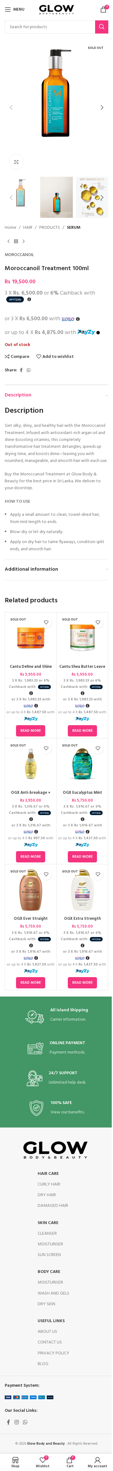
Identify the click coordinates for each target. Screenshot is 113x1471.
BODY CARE (49, 1271)
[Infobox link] (56, 1017)
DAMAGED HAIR (53, 1205)
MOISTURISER (50, 1244)
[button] (11, 107)
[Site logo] (56, 9)
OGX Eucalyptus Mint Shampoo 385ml (82, 796)
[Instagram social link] (16, 1422)
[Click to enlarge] (16, 162)
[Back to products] (16, 241)
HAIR (27, 227)
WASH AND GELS (53, 1293)
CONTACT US (50, 1342)
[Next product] (23, 241)
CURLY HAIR (49, 1184)
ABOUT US (47, 1331)
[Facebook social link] (21, 370)
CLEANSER (47, 1233)
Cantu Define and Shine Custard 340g (31, 670)
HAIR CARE (48, 1173)
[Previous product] (8, 241)
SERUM (73, 227)
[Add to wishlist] (46, 622)
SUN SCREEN (49, 1255)
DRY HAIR (47, 1195)
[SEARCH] (101, 27)
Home (10, 227)
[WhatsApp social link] (28, 370)
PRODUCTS (49, 227)
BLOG (43, 1364)
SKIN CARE (48, 1223)
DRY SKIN (46, 1304)
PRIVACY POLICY (53, 1353)
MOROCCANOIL (19, 255)
